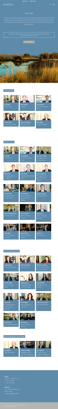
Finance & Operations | (37, 34)
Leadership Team (13, 34)
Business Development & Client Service (34, 34)
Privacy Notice (6, 406)
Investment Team (24, 34)
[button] (54, 4)
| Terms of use (23, 405)
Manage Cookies (13, 406)
